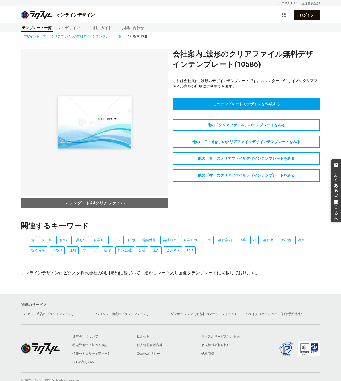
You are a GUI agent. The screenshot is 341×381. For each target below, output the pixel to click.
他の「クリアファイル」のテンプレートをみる (246, 125)
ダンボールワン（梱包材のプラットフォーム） (204, 314)
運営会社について (85, 336)
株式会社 (125, 250)
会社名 (268, 240)
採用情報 (143, 336)
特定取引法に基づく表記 (90, 345)
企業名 (99, 240)
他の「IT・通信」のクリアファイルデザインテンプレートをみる (246, 142)
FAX (190, 250)
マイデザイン (69, 28)
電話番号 (149, 240)
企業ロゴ (190, 240)
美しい (81, 240)
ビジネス (173, 250)
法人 (155, 250)
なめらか (38, 250)
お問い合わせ (132, 28)
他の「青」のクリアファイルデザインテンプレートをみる (246, 158)
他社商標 (207, 353)
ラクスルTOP (287, 3)
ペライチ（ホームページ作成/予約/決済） (275, 314)
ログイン (306, 15)
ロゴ (207, 240)
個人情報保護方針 (150, 345)
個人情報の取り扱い (215, 345)
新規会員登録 (310, 3)
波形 (107, 250)
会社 (142, 250)
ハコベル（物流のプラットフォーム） (123, 314)
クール (47, 240)
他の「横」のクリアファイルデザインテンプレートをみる (246, 175)
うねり (57, 250)
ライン (116, 240)
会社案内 (225, 240)
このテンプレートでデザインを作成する (246, 104)
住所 (72, 250)
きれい (64, 240)
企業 (242, 240)
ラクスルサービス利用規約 (220, 336)
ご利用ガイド (101, 28)
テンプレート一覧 (37, 28)
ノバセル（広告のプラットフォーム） (48, 314)
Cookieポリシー (148, 353)
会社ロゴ (170, 240)
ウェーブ (90, 250)
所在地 (286, 240)
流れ (301, 240)
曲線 (131, 240)
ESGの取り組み (83, 362)
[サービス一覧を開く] (284, 15)
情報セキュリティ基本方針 (91, 353)
